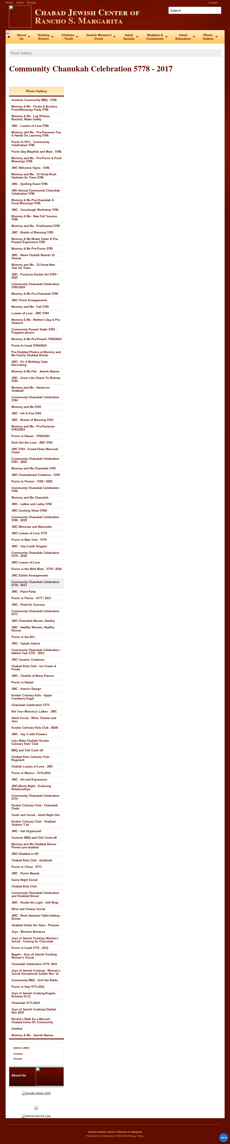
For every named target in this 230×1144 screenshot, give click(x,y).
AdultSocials (129, 36)
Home (9, 2)
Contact (213, 2)
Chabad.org (106, 1136)
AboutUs (21, 36)
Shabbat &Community (155, 36)
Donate (31, 2)
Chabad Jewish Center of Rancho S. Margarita (87, 15)
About (20, 2)
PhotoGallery (208, 36)
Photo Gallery (21, 53)
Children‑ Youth (67, 36)
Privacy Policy (136, 1136)
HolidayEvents (44, 36)
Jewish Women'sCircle (99, 36)
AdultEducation (183, 36)
